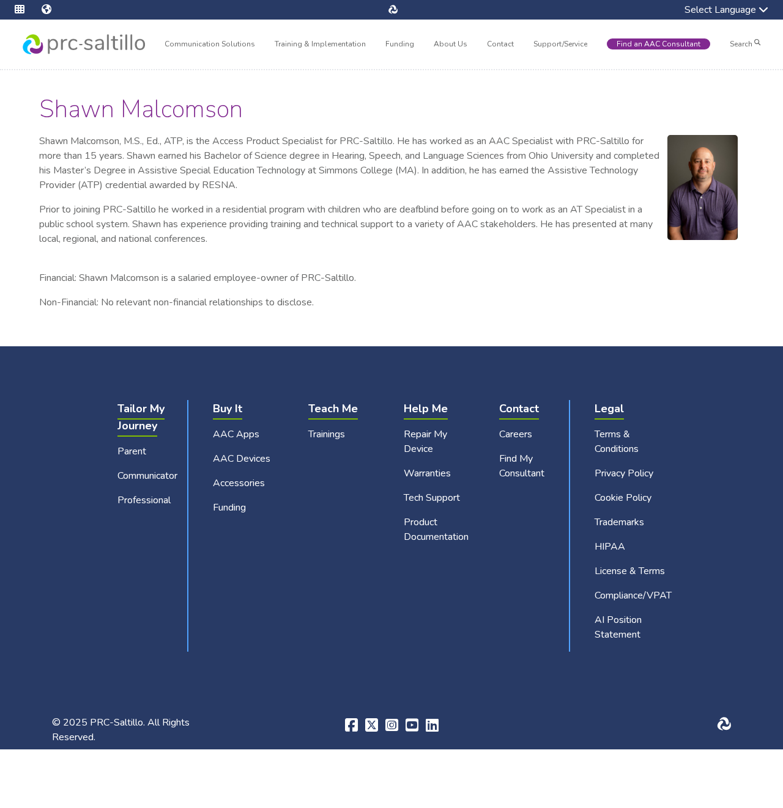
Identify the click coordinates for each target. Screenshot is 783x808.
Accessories (239, 483)
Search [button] (742, 44)
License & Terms (630, 571)
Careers (515, 434)
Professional (144, 500)
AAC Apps (236, 434)
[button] (28, 10)
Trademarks (619, 522)
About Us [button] (450, 45)
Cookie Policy (623, 497)
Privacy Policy (624, 473)
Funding (399, 44)
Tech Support (432, 497)
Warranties (427, 473)
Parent (131, 451)
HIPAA (610, 546)
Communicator (147, 475)
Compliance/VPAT (633, 595)
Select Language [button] (712, 11)
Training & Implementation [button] (320, 45)
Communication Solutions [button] (210, 45)
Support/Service (560, 44)
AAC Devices (241, 458)
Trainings (326, 434)
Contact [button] (500, 45)
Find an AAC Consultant (658, 44)
